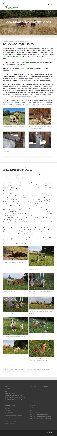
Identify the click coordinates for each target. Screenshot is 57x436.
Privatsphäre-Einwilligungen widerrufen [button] (15, 399)
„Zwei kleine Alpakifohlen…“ (18, 170)
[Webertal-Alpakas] (10, 5)
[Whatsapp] (49, 432)
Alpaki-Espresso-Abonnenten (11, 56)
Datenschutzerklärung (11, 390)
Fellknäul (29, 369)
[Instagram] (47, 432)
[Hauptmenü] (51, 5)
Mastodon (46, 386)
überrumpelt (32, 371)
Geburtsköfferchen (14, 371)
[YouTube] (52, 432)
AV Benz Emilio (29, 68)
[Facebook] (45, 432)
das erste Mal (22, 369)
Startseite (7, 386)
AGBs (6, 391)
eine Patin (48, 84)
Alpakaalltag (13, 41)
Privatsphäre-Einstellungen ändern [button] (14, 395)
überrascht (24, 371)
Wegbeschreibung (9, 423)
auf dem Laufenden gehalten (22, 41)
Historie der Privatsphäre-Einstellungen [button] (15, 397)
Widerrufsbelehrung (10, 393)
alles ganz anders (8, 369)
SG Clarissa (16, 68)
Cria (16, 369)
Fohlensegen (37, 369)
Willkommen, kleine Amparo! (18, 44)
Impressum (7, 388)
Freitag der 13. (46, 369)
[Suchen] (49, 5)
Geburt (5, 371)
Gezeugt (28, 62)
